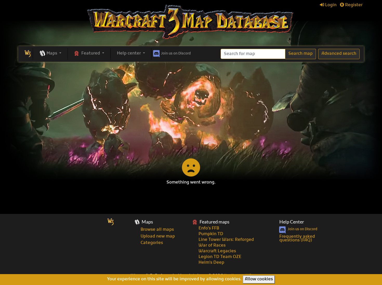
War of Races (212, 245)
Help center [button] (129, 53)
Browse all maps (157, 229)
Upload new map (158, 236)
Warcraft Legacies (217, 251)
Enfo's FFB (209, 228)
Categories (152, 243)
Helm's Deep (211, 262)
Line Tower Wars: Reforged (226, 239)
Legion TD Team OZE (220, 257)
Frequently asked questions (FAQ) (297, 238)
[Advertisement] (191, 100)
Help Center (291, 222)
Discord (176, 53)
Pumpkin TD (211, 234)
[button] (50, 53)
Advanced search (338, 53)
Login (330, 5)
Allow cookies (259, 279)
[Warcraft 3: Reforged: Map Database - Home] (191, 22)
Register (353, 5)
